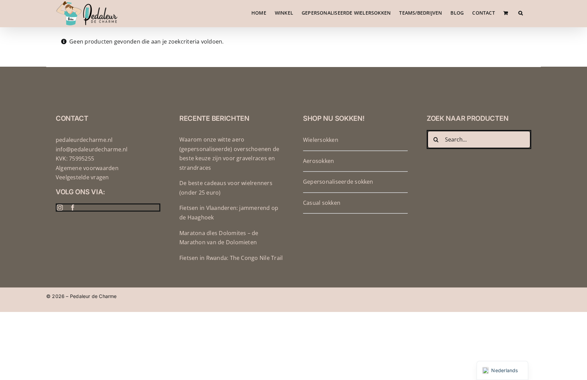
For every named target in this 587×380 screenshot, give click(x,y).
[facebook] (73, 207)
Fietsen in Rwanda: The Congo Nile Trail (231, 258)
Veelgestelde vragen (82, 177)
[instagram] (60, 207)
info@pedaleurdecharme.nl (92, 149)
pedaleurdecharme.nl (84, 140)
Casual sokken (321, 202)
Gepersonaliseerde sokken (338, 181)
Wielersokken (320, 140)
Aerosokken (318, 161)
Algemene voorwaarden (87, 168)
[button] (520, 13)
